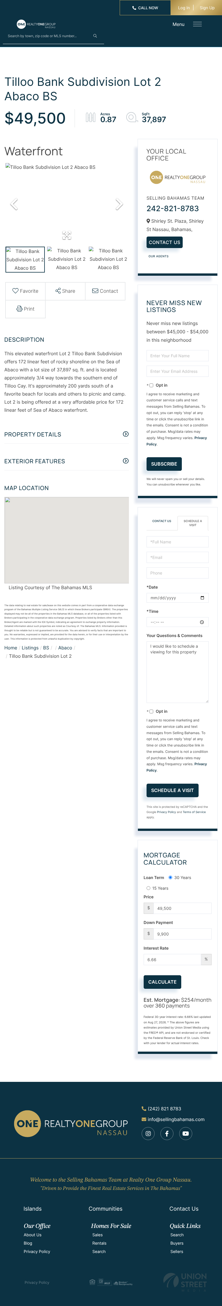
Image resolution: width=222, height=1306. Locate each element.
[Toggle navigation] (197, 24)
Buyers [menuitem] (176, 1243)
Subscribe (164, 464)
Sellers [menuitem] (176, 1251)
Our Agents (159, 256)
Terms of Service (194, 812)
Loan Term (154, 877)
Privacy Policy (166, 812)
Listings (30, 648)
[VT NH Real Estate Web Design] (185, 1282)
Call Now (148, 8)
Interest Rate (156, 948)
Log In (184, 7)
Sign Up (207, 7)
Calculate (162, 982)
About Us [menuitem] (32, 1235)
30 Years (182, 877)
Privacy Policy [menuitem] (37, 1251)
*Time (152, 611)
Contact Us (164, 242)
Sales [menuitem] (97, 1235)
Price (149, 897)
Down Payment (158, 922)
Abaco (65, 648)
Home (10, 648)
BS (46, 648)
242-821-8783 (173, 208)
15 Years (160, 888)
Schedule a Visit (193, 523)
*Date (152, 587)
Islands (32, 1208)
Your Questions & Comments (175, 635)
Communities (105, 1208)
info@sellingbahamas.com (176, 1119)
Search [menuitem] (99, 1251)
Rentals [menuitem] (99, 1243)
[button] (95, 35)
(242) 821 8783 (164, 1109)
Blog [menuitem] (28, 1243)
